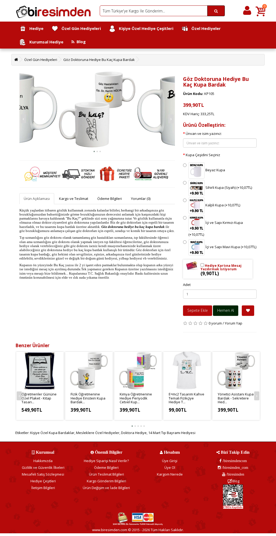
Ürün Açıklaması (37, 198)
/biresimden (234, 474)
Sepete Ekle (197, 310)
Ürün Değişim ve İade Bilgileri (106, 487)
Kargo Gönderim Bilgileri (106, 481)
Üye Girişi (169, 460)
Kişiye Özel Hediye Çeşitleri (144, 28)
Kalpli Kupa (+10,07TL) (222, 205)
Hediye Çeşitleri (43, 481)
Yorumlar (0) (140, 198)
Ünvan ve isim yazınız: (204, 133)
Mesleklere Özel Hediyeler (97, 432)
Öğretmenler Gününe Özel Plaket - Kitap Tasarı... (39, 398)
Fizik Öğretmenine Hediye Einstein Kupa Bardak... (88, 398)
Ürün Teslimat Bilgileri (106, 474)
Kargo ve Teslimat (73, 198)
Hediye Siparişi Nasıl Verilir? (106, 460)
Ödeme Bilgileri (109, 198)
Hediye (34, 28)
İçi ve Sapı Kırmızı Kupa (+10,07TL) (215, 228)
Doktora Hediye (134, 432)
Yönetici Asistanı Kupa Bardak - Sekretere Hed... (236, 398)
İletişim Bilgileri (43, 487)
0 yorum (215, 323)
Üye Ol (169, 467)
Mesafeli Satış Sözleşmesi (43, 474)
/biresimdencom (234, 461)
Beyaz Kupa (215, 170)
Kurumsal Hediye (44, 42)
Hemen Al (225, 310)
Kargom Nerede (170, 474)
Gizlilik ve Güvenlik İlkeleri (43, 467)
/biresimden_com (234, 467)
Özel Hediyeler (204, 28)
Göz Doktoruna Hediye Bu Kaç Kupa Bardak (99, 59)
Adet (187, 284)
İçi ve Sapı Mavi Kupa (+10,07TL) (230, 247)
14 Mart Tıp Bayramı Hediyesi (171, 432)
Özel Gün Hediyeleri (79, 28)
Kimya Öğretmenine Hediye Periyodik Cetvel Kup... (136, 398)
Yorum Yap (233, 323)
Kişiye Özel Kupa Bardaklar (52, 432)
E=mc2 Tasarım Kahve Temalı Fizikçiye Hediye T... (186, 398)
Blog (80, 41)
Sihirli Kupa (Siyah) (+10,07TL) (228, 187)
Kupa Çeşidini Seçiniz (203, 154)
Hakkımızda (43, 460)
